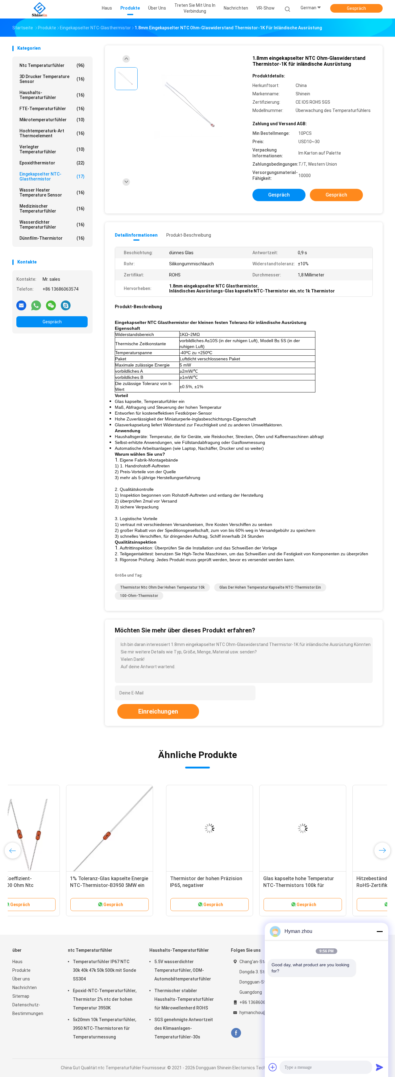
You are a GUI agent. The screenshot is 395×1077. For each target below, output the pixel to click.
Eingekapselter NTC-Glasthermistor (52, 176)
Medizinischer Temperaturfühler (52, 208)
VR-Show (265, 8)
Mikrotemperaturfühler (52, 119)
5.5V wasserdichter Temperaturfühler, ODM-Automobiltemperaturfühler (182, 970)
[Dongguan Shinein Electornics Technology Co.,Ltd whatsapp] (36, 305)
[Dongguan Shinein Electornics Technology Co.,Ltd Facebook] (236, 1033)
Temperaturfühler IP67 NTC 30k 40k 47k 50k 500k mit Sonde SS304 (104, 970)
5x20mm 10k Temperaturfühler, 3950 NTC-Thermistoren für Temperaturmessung (104, 1028)
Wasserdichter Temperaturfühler (52, 225)
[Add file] (272, 1067)
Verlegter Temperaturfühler (52, 149)
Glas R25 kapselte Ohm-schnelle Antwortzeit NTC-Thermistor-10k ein (334, 885)
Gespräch (356, 8)
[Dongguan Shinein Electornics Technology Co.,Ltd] (39, 9)
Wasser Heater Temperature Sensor (52, 192)
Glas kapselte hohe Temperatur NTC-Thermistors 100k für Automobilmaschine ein (145, 885)
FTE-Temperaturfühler (52, 108)
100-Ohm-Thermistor (139, 596)
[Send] (380, 1067)
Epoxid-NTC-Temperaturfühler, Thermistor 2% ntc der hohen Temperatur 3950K (104, 999)
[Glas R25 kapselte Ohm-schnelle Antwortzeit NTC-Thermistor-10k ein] (335, 828)
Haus (17, 961)
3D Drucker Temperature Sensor (52, 79)
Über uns (21, 978)
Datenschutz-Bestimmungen (27, 1009)
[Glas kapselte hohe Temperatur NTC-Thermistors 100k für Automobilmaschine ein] (149, 828)
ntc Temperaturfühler (52, 65)
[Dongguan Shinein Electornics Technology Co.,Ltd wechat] (51, 305)
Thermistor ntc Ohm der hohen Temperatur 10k (162, 587)
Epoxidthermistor (52, 162)
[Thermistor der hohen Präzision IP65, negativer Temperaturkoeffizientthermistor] (56, 828)
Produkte (21, 970)
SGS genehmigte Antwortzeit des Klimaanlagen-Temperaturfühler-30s (183, 1028)
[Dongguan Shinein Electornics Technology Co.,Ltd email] (21, 305)
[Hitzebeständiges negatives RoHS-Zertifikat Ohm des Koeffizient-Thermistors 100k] (242, 828)
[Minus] (379, 931)
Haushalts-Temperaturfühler (52, 95)
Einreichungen (158, 711)
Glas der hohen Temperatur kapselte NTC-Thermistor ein (270, 587)
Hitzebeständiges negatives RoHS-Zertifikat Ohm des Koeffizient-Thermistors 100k (236, 885)
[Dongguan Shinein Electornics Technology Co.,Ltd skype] (66, 305)
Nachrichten (24, 987)
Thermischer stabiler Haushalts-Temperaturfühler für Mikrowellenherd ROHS (184, 999)
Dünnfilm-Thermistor (52, 238)
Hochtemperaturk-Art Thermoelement (52, 133)
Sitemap (20, 996)
